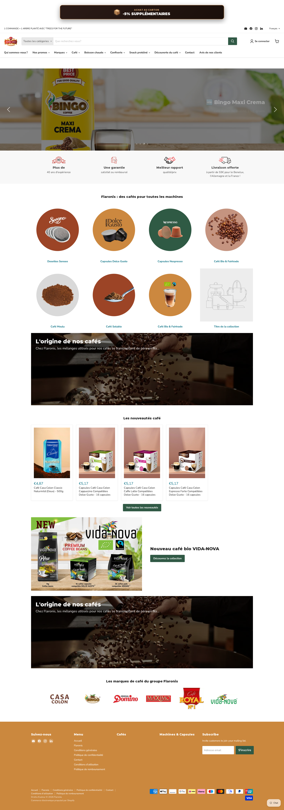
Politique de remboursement (89, 769)
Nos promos (40, 52)
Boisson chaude (94, 52)
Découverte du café (166, 52)
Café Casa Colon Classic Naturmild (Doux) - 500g (48, 489)
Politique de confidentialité (88, 755)
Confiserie (116, 52)
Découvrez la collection (167, 558)
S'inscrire (244, 750)
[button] (9, 109)
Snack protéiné (138, 52)
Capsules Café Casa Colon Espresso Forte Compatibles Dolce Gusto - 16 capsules (185, 491)
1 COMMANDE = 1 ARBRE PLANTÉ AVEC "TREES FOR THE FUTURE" (38, 28)
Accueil (78, 740)
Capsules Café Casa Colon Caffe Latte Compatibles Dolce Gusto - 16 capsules (139, 491)
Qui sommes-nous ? (16, 52)
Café (75, 52)
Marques (59, 52)
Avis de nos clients (210, 52)
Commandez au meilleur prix (240, 118)
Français (273, 28)
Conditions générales (85, 750)
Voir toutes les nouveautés (142, 507)
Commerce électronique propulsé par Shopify (52, 800)
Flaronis (78, 745)
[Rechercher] (232, 41)
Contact (189, 52)
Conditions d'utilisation (86, 764)
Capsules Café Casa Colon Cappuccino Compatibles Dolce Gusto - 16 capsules (94, 491)
